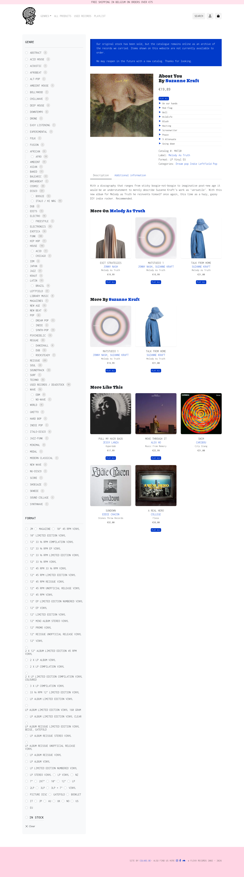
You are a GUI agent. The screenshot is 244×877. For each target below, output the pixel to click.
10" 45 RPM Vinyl (68, 528)
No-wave (41, 399)
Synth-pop (42, 330)
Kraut (33, 275)
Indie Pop (36, 425)
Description (101, 175)
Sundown (111, 510)
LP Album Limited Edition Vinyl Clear (55, 716)
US (77, 801)
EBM (38, 394)
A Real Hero (156, 510)
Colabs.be (145, 860)
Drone (33, 118)
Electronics (38, 226)
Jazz (33, 270)
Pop (215, 163)
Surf (33, 375)
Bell (164, 112)
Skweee (34, 490)
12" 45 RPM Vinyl (41, 594)
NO (67, 801)
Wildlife (166, 117)
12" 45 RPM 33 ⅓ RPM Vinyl (48, 568)
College (156, 514)
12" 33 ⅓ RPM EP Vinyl (45, 548)
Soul (33, 365)
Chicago (41, 255)
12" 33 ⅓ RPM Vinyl (43, 561)
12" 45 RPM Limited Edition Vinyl (53, 574)
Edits (33, 211)
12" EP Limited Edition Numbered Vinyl (56, 601)
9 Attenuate (168, 139)
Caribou (201, 442)
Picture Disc (38, 794)
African (35, 151)
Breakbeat (36, 181)
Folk (33, 138)
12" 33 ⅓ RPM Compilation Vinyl (52, 541)
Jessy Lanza (111, 442)
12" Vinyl (36, 640)
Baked (33, 171)
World (33, 404)
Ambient (35, 161)
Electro (35, 216)
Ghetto (34, 412)
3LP (43, 787)
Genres (45, 16)
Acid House (37, 59)
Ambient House (39, 85)
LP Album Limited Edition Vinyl (51, 698)
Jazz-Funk (36, 438)
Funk (33, 236)
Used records (82, 16)
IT (31, 801)
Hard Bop (35, 418)
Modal (33, 451)
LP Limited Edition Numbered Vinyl (53, 768)
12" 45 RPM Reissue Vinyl (47, 581)
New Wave (35, 464)
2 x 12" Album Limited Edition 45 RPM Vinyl (51, 652)
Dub (32, 206)
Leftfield (205, 163)
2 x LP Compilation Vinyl (47, 666)
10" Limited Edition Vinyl (48, 535)
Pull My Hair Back (111, 438)
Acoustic (35, 65)
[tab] (101, 175)
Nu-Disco (35, 471)
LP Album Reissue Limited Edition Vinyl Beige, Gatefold (52, 728)
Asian (33, 166)
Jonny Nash (111, 266)
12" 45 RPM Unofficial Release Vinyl (55, 588)
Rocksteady (43, 355)
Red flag (166, 108)
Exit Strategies (110, 262)
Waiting (166, 125)
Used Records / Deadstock (47, 384)
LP (73, 781)
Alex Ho (156, 442)
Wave (33, 389)
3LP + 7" (57, 787)
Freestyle (42, 221)
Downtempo (36, 111)
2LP (32, 787)
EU (31, 807)
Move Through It (156, 438)
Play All (164, 98)
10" (53, 781)
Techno (34, 379)
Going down (168, 143)
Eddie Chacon (110, 514)
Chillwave (36, 98)
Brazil (40, 285)
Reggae (34, 340)
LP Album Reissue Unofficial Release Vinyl (50, 747)
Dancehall (42, 345)
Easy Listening (40, 125)
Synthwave (36, 504)
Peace (165, 134)
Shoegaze (35, 484)
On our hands (169, 103)
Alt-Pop (35, 78)
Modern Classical (41, 458)
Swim (201, 438)
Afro (38, 156)
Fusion (34, 144)
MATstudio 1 (156, 262)
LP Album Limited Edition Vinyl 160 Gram (53, 709)
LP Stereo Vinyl (40, 774)
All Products (62, 16)
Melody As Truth (179, 155)
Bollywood (36, 92)
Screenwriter (169, 130)
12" (64, 781)
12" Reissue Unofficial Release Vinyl (55, 634)
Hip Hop (35, 241)
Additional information (130, 175)
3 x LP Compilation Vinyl (47, 685)
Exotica (35, 231)
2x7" (42, 781)
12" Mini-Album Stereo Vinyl (49, 620)
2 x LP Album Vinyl (43, 659)
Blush (165, 121)
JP (40, 801)
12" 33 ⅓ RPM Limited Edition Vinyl (54, 555)
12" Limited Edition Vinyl (48, 614)
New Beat (35, 310)
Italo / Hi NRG (46, 200)
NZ (76, 774)
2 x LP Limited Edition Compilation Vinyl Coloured (53, 678)
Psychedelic (38, 335)
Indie (193, 163)
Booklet (76, 794)
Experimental (38, 131)
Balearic (35, 176)
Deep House (37, 105)
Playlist (100, 16)
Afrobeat (35, 72)
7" (31, 781)
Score (33, 477)
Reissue (35, 360)
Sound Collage (39, 497)
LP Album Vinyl (40, 761)
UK (58, 801)
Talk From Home (201, 262)
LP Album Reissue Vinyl (45, 754)
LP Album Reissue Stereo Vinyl (50, 735)
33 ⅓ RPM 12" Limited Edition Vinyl (54, 692)
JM (31, 528)
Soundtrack (37, 370)
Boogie (40, 196)
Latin (33, 280)
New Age (35, 305)
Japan (33, 266)
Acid (38, 251)
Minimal (35, 444)
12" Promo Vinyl (40, 627)
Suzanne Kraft (182, 80)
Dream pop (182, 163)
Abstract (35, 52)
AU (49, 801)
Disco (33, 190)
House (33, 245)
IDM (32, 261)
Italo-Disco (38, 431)
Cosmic (34, 186)
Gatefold (59, 794)
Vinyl (72, 787)
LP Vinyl (63, 774)
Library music (39, 295)
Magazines (36, 300)
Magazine (45, 528)
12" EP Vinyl (38, 607)
